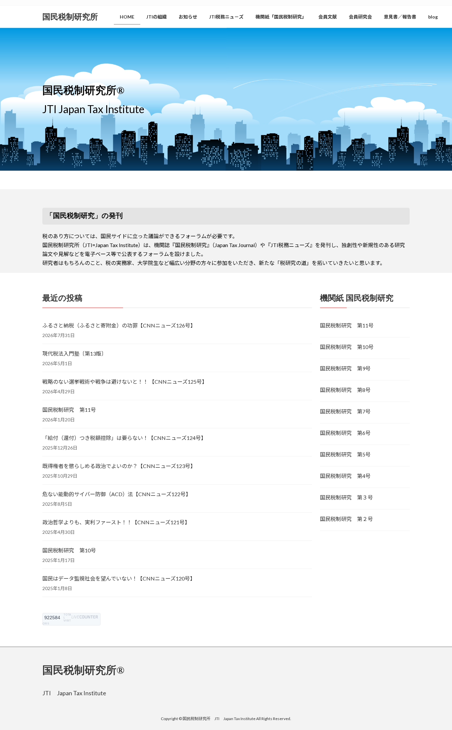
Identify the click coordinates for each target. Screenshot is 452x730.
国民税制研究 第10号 (69, 550)
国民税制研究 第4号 (345, 476)
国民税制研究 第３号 (346, 497)
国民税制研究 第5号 (345, 454)
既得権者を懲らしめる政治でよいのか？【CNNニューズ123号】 (119, 466)
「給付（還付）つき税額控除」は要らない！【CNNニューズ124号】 (124, 438)
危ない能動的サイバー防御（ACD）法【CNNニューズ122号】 (116, 494)
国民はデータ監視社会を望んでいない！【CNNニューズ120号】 (118, 578)
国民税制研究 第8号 (345, 390)
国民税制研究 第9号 (345, 368)
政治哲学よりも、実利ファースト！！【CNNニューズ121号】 (116, 522)
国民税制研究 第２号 (346, 519)
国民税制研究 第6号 (345, 433)
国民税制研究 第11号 (69, 410)
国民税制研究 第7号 (345, 411)
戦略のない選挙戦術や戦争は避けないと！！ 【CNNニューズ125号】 (124, 381)
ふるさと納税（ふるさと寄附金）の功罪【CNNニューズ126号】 (119, 325)
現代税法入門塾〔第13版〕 (74, 353)
